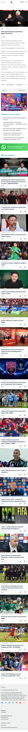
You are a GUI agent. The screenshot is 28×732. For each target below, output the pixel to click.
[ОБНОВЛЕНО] (14, 632)
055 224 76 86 (4, 719)
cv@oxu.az (3, 712)
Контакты (3, 725)
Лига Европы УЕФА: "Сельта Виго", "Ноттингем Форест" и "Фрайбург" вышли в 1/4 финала (15, 124)
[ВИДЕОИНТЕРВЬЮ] (14, 167)
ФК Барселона (20, 84)
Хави (3, 84)
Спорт (2, 185)
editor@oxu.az (4, 717)
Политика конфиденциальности (9, 727)
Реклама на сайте (5, 723)
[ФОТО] (14, 661)
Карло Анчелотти (10, 84)
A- (1, 37)
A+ (4, 37)
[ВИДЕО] (14, 307)
